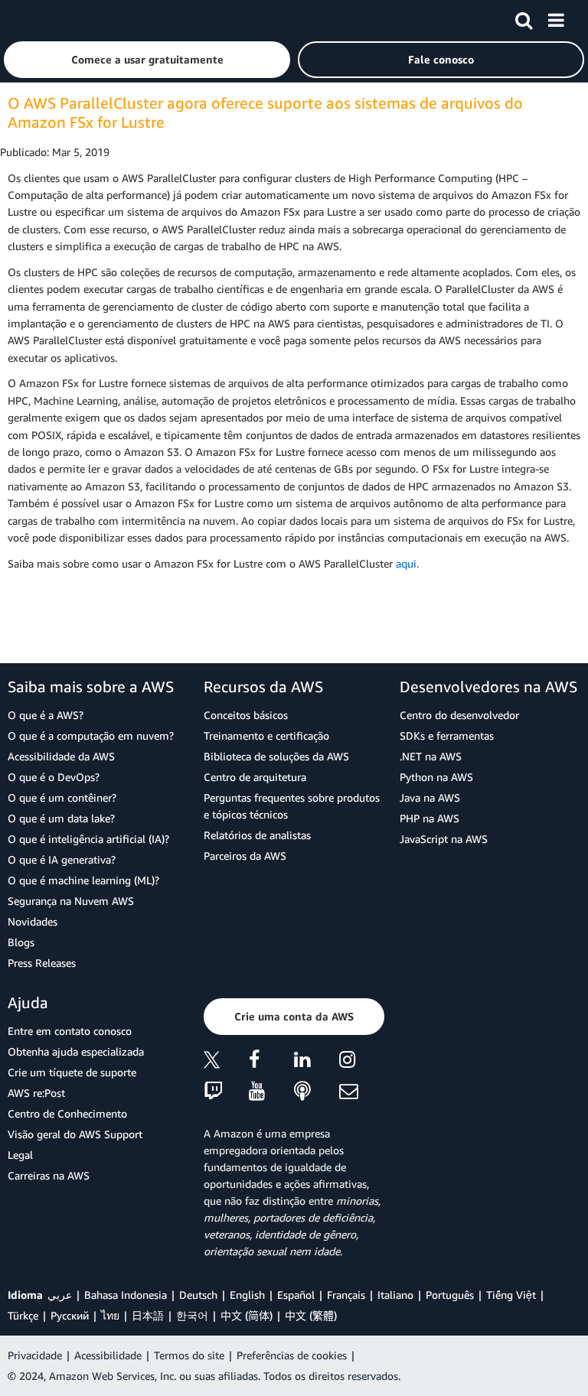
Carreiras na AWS (49, 1175)
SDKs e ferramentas (447, 735)
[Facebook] (271, 1062)
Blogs (21, 942)
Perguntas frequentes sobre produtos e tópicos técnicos (292, 806)
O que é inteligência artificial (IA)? (88, 838)
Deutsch (198, 1294)
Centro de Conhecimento (67, 1113)
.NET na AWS (431, 756)
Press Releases (42, 962)
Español (296, 1294)
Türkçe (23, 1315)
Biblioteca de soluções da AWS (276, 756)
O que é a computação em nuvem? (91, 735)
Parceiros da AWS (245, 855)
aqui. (407, 563)
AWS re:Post (36, 1092)
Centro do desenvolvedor (459, 714)
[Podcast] (316, 1092)
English (247, 1294)
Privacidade (35, 1355)
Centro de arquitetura (255, 776)
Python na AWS (436, 776)
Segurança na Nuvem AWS (71, 900)
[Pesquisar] (524, 18)
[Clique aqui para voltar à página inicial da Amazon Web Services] (39, 19)
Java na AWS (430, 797)
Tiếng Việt (511, 1294)
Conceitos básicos (246, 714)
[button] (147, 59)
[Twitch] (226, 1092)
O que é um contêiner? (62, 797)
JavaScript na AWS (444, 838)
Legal (20, 1154)
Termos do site (189, 1355)
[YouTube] (271, 1092)
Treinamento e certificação (266, 735)
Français (346, 1294)
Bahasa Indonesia (125, 1294)
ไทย (110, 1315)
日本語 (148, 1315)
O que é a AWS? (45, 714)
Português (450, 1294)
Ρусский (70, 1315)
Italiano (395, 1294)
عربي (59, 1294)
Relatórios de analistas (257, 834)
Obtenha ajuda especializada (76, 1051)
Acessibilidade (108, 1355)
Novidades (32, 921)
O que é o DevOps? (54, 776)
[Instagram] (361, 1062)
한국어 (192, 1315)
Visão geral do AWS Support (75, 1134)
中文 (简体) (246, 1315)
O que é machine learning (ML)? (83, 880)
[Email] (361, 1092)
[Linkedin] (316, 1062)
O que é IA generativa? (62, 859)
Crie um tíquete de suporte (72, 1072)
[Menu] (556, 18)
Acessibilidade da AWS (61, 756)
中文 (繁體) (311, 1315)
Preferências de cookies (292, 1355)
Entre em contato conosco (70, 1030)
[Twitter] (226, 1062)
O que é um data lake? (61, 818)
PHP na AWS (429, 818)
